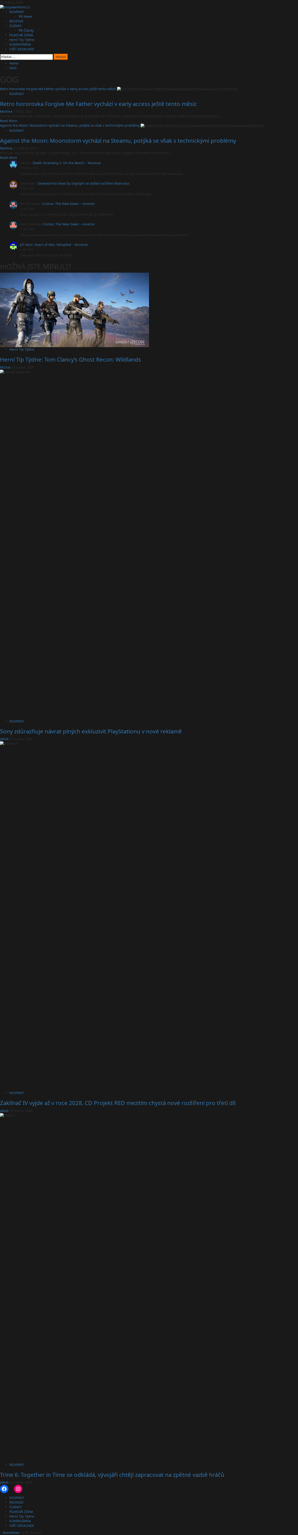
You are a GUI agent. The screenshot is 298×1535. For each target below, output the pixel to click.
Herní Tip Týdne (21, 39)
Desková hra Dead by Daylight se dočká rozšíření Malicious (83, 183)
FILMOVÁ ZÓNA (21, 35)
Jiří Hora (26, 244)
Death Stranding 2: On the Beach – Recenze (67, 163)
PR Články (26, 30)
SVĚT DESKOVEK (21, 49)
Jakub (5, 739)
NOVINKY (16, 12)
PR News (25, 16)
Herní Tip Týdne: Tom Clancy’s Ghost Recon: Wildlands (70, 359)
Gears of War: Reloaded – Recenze (61, 244)
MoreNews (11, 1532)
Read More (8, 121)
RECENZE (16, 21)
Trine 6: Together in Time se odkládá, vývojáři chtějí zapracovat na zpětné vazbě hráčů (112, 1474)
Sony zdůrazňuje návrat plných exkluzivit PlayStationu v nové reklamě (91, 731)
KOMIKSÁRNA (20, 44)
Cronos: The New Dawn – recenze (68, 203)
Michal (5, 367)
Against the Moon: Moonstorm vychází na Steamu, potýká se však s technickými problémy (70, 125)
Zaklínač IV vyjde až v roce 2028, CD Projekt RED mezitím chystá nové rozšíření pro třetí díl (118, 1103)
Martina (6, 111)
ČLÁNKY (15, 26)
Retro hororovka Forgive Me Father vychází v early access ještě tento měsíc (58, 89)
